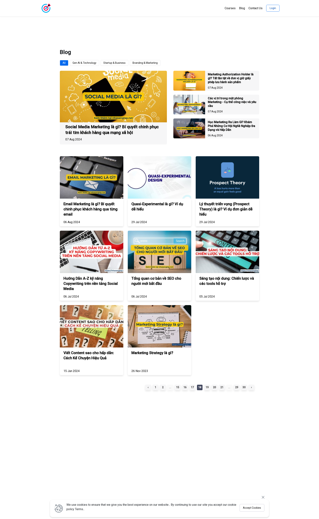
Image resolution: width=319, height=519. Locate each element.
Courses (230, 8)
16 (184, 387)
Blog (242, 8)
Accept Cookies (252, 507)
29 (236, 387)
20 (214, 387)
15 (177, 387)
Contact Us (255, 8)
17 (192, 387)
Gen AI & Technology (84, 62)
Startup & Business (114, 62)
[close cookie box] (263, 497)
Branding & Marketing (145, 62)
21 (221, 387)
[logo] (46, 8)
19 (207, 387)
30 (244, 387)
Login (273, 8)
